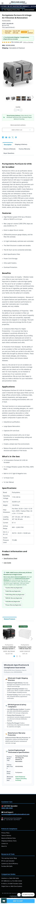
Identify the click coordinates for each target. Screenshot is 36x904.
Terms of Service (6, 835)
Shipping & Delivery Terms (8, 841)
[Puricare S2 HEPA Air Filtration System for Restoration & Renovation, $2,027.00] (9, 633)
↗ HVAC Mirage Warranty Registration (14, 594)
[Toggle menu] (2, 3)
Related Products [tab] (9, 619)
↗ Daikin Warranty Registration (13, 591)
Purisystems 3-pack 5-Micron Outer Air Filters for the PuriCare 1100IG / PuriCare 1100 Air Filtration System (24, 648)
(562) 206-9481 (7, 808)
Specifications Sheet (10, 558)
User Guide (7, 563)
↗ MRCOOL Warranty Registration (13, 598)
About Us (4, 846)
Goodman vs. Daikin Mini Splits (10, 878)
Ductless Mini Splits (6, 866)
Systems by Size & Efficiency (9, 863)
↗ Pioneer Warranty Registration (13, 605)
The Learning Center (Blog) (9, 858)
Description (7, 144)
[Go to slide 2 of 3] (17, 656)
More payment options (18, 125)
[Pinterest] (16, 137)
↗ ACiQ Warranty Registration (12, 601)
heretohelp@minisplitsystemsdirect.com (15, 814)
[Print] (9, 137)
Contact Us (4, 843)
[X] (13, 137)
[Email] (6, 137)
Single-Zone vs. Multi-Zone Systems (11, 886)
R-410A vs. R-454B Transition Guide (11, 883)
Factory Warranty (24, 149)
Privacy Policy (5, 833)
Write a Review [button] (28, 42)
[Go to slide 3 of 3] (19, 656)
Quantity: (18, 107)
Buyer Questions (9, 153)
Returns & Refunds (9, 149)
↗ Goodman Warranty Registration (13, 587)
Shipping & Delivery (21, 144)
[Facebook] (3, 137)
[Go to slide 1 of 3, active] (14, 656)
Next (32, 97)
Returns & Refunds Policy (8, 838)
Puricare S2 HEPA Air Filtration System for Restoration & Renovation (9, 648)
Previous (3, 97)
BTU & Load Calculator (7, 861)
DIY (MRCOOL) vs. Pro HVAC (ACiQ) (11, 881)
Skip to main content (18, 2)
